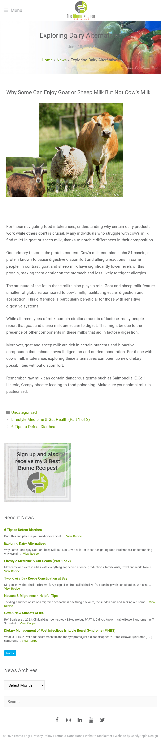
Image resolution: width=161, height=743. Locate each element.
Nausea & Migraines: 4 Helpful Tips (31, 596)
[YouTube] (91, 720)
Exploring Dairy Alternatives (25, 543)
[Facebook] (57, 720)
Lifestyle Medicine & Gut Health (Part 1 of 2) (50, 419)
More (9, 653)
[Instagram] (68, 720)
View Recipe (74, 536)
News (62, 60)
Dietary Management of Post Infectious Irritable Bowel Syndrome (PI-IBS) (60, 630)
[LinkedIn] (79, 720)
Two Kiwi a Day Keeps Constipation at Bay (35, 578)
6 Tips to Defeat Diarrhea (33, 426)
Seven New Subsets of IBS (24, 613)
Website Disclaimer (98, 736)
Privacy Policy (42, 736)
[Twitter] (102, 720)
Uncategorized (24, 412)
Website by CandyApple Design (136, 736)
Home (47, 60)
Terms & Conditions (68, 736)
